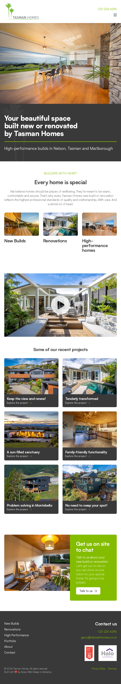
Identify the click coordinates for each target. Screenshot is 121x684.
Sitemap (112, 668)
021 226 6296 (107, 9)
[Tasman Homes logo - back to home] (24, 11)
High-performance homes (95, 245)
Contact (9, 652)
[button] (60, 305)
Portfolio (10, 641)
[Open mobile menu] (115, 15)
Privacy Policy (99, 668)
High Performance (16, 635)
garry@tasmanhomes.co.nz (99, 637)
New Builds (15, 240)
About (8, 647)
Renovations (55, 240)
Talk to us (85, 591)
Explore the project (17, 402)
